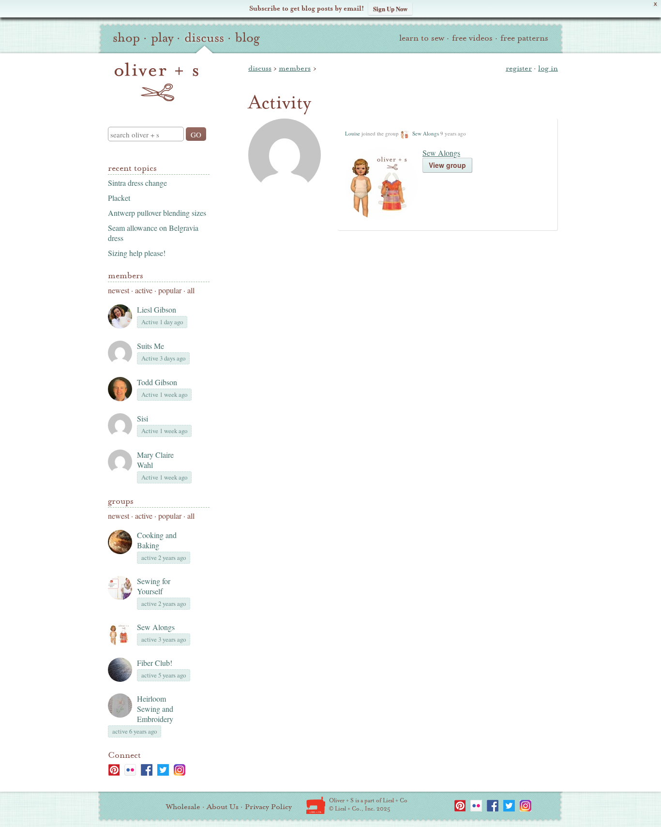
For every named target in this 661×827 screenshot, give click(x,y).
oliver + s (156, 81)
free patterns (524, 38)
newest (118, 290)
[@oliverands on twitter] (163, 770)
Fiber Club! (154, 663)
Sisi (142, 418)
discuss (204, 38)
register (519, 68)
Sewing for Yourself (153, 586)
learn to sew (421, 38)
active (143, 290)
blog (247, 38)
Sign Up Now (390, 8)
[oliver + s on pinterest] (114, 770)
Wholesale (183, 807)
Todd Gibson (157, 382)
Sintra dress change (137, 183)
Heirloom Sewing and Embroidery (155, 708)
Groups (121, 501)
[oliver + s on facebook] (146, 770)
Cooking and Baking (157, 540)
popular (169, 290)
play (162, 38)
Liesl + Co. (315, 805)
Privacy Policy (268, 807)
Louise (352, 133)
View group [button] (447, 165)
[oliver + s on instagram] (179, 770)
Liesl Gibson (156, 309)
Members (125, 275)
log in (548, 68)
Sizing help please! (136, 253)
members (295, 68)
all (191, 290)
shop (126, 38)
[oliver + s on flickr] (130, 770)
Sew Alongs (156, 627)
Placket (119, 198)
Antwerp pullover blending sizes (157, 213)
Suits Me (150, 346)
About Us (223, 807)
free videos (472, 38)
